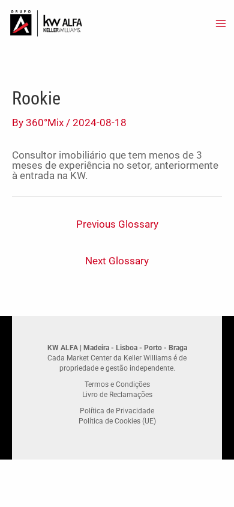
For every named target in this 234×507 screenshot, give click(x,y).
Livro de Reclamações (117, 394)
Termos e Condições (117, 384)
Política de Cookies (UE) (117, 421)
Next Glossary (117, 261)
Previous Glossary (117, 224)
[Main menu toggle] (221, 23)
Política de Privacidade (117, 411)
